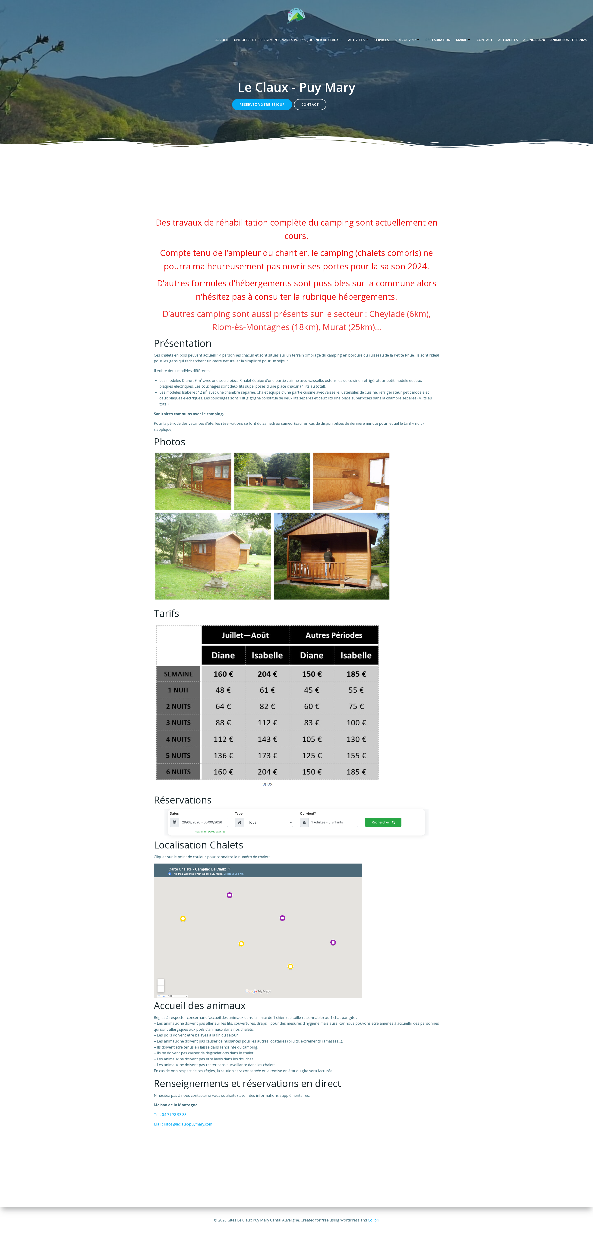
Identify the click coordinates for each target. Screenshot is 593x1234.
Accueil (221, 40)
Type (239, 813)
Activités (356, 40)
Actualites (508, 40)
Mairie (461, 40)
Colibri (373, 1220)
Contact (485, 40)
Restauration (438, 40)
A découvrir (405, 40)
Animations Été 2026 (568, 40)
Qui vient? (308, 813)
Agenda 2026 (534, 40)
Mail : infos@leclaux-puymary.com (183, 1124)
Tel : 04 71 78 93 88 (170, 1114)
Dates (174, 813)
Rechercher (381, 822)
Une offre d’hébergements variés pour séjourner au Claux (286, 40)
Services (381, 40)
